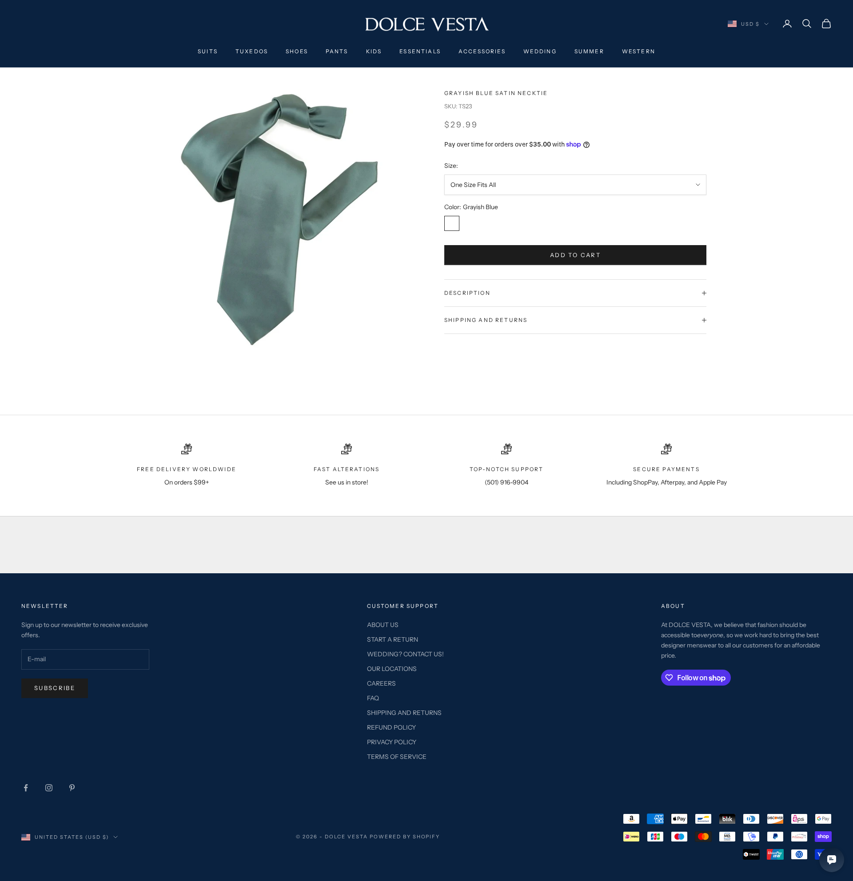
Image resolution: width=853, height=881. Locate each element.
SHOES (297, 51)
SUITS (208, 51)
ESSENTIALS (420, 51)
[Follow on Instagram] (48, 787)
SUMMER (589, 51)
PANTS (337, 51)
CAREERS (381, 683)
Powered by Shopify (405, 836)
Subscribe (54, 687)
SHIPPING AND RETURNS (404, 713)
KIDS (374, 51)
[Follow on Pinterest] (72, 787)
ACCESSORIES (482, 51)
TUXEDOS (251, 51)
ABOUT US (383, 625)
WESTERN (638, 51)
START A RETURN (392, 639)
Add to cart (575, 254)
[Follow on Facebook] (25, 787)
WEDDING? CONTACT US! (405, 654)
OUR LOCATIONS (392, 669)
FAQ (373, 698)
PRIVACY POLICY (391, 742)
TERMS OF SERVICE (396, 757)
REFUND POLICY (391, 727)
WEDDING (540, 51)
